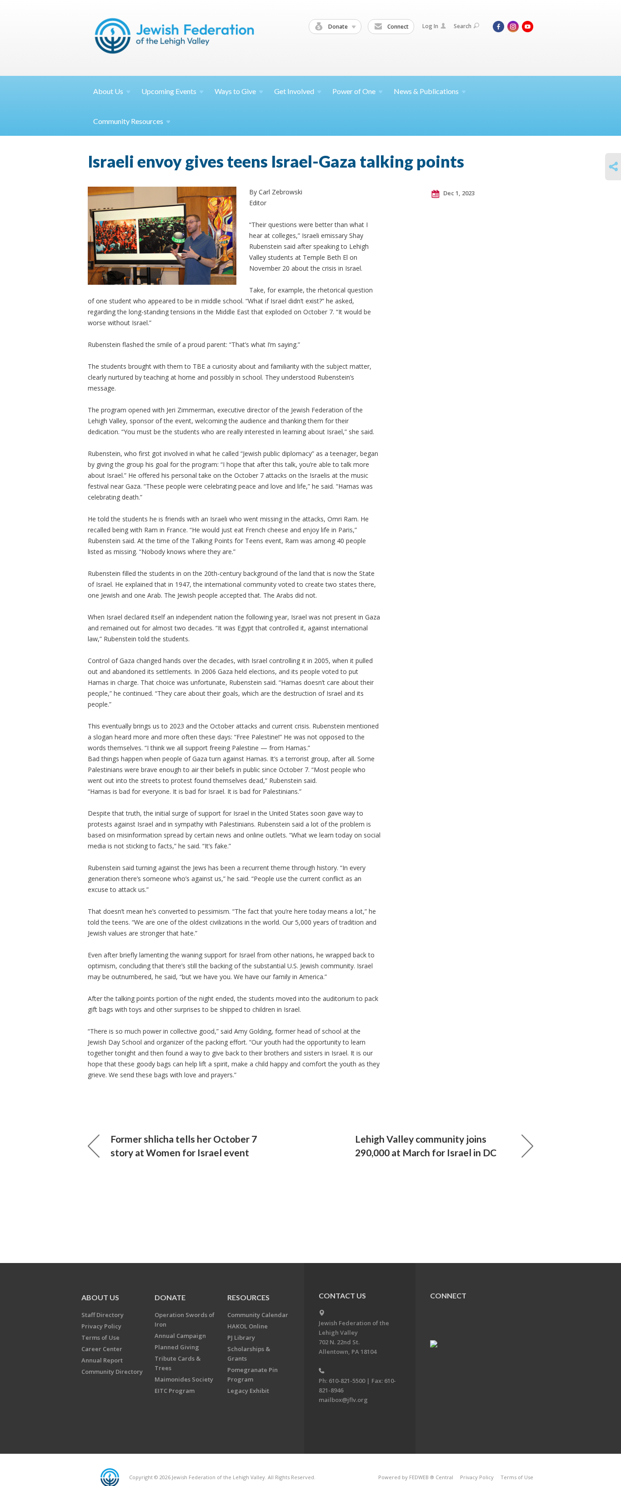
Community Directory (112, 1371)
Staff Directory (102, 1315)
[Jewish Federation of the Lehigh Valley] (176, 37)
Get (294, 91)
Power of (354, 91)
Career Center (101, 1349)
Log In (430, 26)
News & (426, 91)
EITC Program (175, 1391)
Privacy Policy (101, 1326)
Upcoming (168, 91)
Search (462, 26)
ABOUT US (100, 1297)
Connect (397, 26)
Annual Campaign (180, 1336)
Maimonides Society (184, 1379)
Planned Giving (177, 1347)
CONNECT (448, 1295)
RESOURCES (248, 1297)
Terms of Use (100, 1337)
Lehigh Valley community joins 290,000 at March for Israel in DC (425, 1145)
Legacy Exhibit (248, 1391)
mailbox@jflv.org (343, 1400)
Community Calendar (257, 1315)
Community (128, 121)
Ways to (235, 91)
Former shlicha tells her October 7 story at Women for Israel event (183, 1145)
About (108, 91)
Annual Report (102, 1360)
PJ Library (241, 1337)
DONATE (170, 1297)
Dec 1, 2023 (458, 193)
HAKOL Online (247, 1326)
